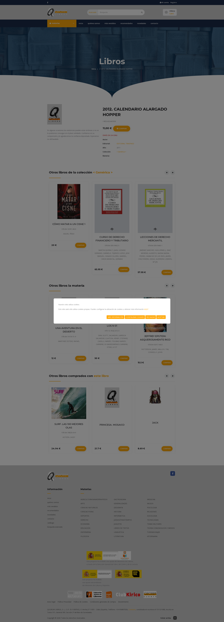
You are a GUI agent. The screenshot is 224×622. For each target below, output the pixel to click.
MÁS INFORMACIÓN (115, 317)
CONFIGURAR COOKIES (135, 317)
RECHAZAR (150, 317)
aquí (146, 309)
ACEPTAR (161, 317)
